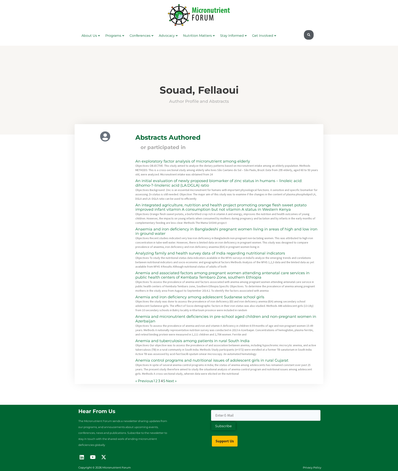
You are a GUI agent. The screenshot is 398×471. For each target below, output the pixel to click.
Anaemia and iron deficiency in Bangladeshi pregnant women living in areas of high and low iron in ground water (226, 231)
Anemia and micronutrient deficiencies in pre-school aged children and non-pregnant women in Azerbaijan (225, 318)
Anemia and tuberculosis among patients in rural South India (192, 341)
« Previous (144, 381)
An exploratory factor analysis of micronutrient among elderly (192, 161)
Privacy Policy (312, 467)
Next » (171, 381)
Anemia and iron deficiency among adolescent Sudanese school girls (199, 297)
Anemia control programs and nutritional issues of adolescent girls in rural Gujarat (211, 360)
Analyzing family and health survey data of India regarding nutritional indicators (210, 253)
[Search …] (309, 35)
